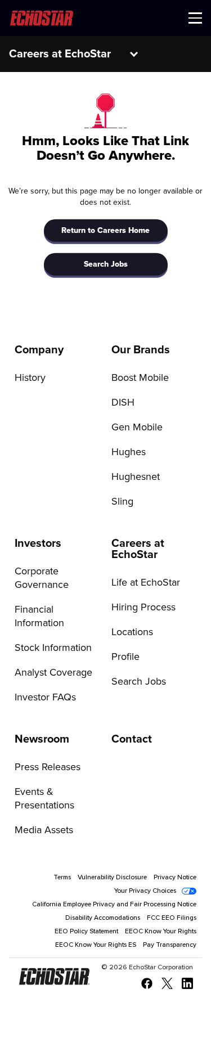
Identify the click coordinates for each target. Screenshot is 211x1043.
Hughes (128, 452)
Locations (132, 632)
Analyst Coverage (53, 673)
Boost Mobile (140, 378)
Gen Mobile (137, 427)
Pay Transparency (169, 945)
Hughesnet (135, 477)
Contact (131, 739)
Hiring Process (143, 608)
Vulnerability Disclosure (112, 877)
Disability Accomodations (102, 918)
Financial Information (39, 616)
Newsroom (42, 739)
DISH (122, 403)
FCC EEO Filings (171, 918)
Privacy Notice (175, 877)
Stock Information (53, 648)
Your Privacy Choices (145, 891)
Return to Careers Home (105, 231)
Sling (122, 502)
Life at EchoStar (145, 583)
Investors (38, 543)
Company (39, 350)
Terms (62, 877)
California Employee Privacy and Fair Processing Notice (114, 904)
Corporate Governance (42, 578)
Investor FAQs (45, 698)
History (30, 378)
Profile (125, 657)
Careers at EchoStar (60, 54)
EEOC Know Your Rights (160, 931)
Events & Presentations (44, 799)
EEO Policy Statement (86, 931)
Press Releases (47, 767)
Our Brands (140, 350)
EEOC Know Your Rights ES (95, 945)
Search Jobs (106, 264)
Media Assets (44, 830)
